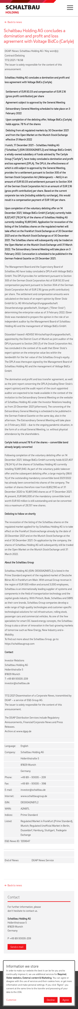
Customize (11, 999)
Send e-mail (16, 946)
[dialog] (39, 983)
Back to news (15, 22)
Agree (65, 999)
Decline (51, 999)
